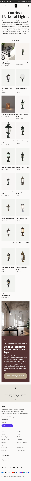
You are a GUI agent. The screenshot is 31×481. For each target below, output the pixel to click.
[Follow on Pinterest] (10, 468)
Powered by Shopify (19, 476)
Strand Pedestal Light (8, 167)
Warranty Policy (21, 445)
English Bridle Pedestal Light (6, 63)
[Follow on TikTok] (18, 468)
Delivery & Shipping (22, 442)
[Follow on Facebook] (3, 468)
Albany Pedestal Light (22, 62)
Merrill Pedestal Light (22, 243)
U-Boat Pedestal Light (8, 114)
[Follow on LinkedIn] (22, 468)
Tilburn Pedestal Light (22, 141)
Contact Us (20, 439)
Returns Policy (21, 447)
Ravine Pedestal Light (8, 243)
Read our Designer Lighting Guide (15, 376)
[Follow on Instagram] (6, 468)
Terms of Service (21, 450)
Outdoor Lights (6, 439)
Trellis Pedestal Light (8, 218)
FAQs (18, 434)
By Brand (4, 450)
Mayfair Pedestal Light (22, 167)
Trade (18, 437)
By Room (4, 445)
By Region (4, 447)
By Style (4, 442)
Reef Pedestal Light (22, 218)
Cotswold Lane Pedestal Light (6, 294)
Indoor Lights (5, 437)
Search (3, 434)
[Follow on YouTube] (14, 468)
